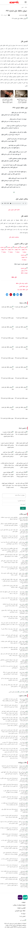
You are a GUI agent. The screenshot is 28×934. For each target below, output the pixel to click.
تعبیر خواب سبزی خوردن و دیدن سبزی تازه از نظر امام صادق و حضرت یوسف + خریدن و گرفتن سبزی (9, 731)
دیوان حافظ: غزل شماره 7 (22, 318)
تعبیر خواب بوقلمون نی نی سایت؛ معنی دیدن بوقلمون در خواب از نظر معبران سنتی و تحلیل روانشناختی (9, 550)
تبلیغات (23, 902)
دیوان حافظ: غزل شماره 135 (21, 358)
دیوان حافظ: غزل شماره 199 (21, 378)
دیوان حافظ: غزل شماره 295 (7, 398)
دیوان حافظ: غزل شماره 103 (7, 338)
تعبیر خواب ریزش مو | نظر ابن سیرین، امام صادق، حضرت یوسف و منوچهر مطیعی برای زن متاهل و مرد (10, 719)
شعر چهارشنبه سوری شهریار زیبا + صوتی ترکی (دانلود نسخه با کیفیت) (8, 485)
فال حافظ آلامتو (23, 286)
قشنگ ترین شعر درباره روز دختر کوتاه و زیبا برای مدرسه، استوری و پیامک (21, 485)
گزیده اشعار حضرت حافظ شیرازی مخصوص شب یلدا (22, 444)
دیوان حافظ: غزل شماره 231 (7, 378)
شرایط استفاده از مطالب (19, 905)
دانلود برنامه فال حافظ (22, 283)
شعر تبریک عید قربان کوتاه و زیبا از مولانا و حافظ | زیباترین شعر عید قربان (7, 465)
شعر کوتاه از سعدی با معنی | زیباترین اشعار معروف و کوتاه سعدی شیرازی (7, 445)
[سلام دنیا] (20, 899)
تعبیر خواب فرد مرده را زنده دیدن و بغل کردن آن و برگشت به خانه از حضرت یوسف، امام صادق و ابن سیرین (9, 750)
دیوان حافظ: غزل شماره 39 (7, 318)
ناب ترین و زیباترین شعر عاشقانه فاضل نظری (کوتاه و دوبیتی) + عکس (21, 465)
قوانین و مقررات (21, 908)
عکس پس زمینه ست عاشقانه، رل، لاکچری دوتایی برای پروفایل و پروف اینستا (10, 700)
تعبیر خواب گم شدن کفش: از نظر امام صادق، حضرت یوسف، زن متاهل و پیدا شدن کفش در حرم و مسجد (9, 713)
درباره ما (23, 914)
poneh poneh (22, 15)
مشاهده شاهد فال (14, 237)
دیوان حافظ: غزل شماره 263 (21, 398)
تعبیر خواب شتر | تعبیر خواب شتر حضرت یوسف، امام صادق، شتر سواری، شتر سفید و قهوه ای (9, 737)
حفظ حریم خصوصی (20, 911)
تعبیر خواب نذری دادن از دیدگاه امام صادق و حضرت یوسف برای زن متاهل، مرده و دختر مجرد (9, 756)
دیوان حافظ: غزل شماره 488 (7, 418)
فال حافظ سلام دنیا (23, 290)
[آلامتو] (25, 899)
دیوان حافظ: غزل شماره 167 (7, 358)
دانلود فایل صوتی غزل (14, 210)
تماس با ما (22, 916)
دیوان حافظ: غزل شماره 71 (22, 338)
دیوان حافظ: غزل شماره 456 (21, 418)
